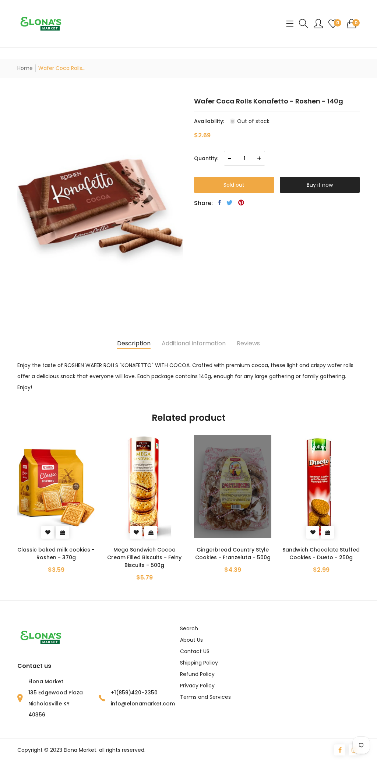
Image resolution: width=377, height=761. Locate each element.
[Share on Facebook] (219, 202)
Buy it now (320, 185)
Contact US (194, 651)
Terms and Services (205, 697)
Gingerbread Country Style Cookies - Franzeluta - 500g (233, 553)
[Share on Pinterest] (241, 202)
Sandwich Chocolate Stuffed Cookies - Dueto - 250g (321, 553)
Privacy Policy (197, 685)
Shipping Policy (199, 662)
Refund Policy (197, 674)
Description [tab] (134, 343)
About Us (191, 640)
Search (189, 628)
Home (25, 68)
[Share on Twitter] (229, 202)
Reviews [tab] (248, 343)
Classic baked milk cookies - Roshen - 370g (56, 553)
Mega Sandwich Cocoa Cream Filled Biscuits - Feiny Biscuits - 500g (144, 557)
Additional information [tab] (194, 343)
